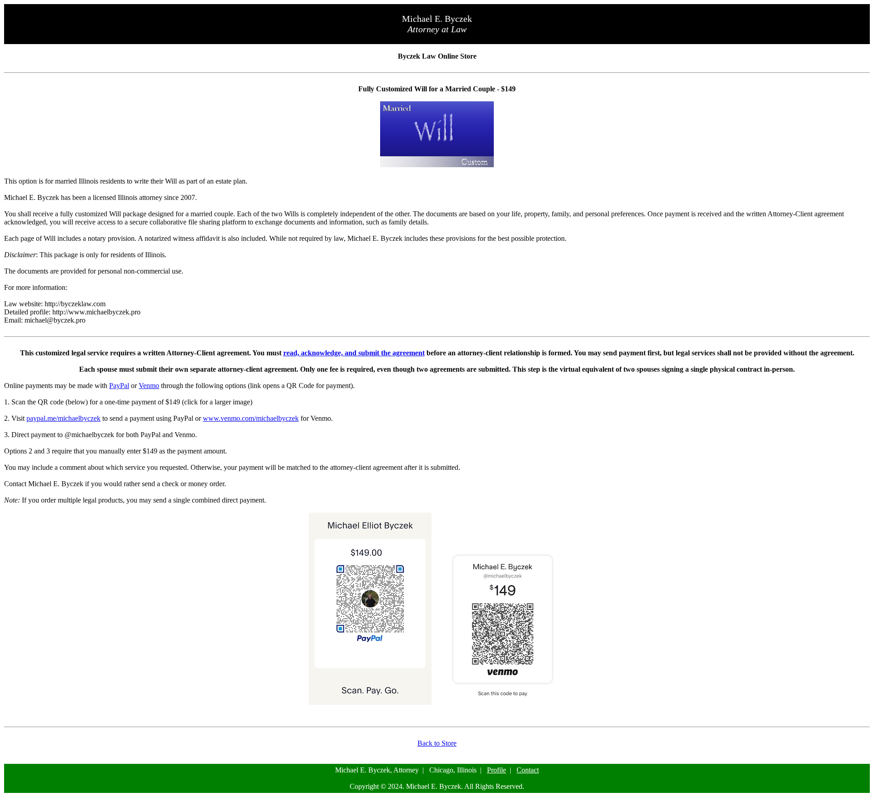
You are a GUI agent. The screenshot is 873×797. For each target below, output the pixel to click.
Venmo (149, 385)
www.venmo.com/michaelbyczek (251, 418)
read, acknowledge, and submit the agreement (354, 353)
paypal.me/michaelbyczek (63, 418)
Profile (496, 770)
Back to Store (437, 743)
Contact (528, 770)
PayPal (119, 385)
